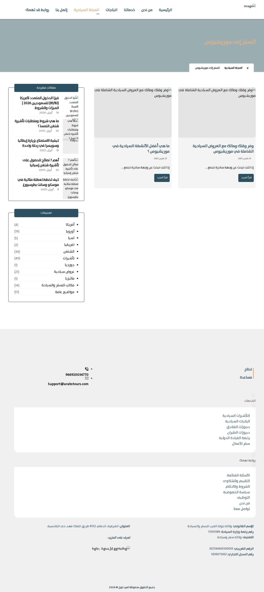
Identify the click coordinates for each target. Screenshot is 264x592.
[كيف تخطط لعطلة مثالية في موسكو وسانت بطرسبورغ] (70, 185)
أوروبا (70, 231)
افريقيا (69, 245)
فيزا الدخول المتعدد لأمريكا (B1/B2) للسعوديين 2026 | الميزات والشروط (39, 103)
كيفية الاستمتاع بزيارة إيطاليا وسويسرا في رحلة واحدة (38, 143)
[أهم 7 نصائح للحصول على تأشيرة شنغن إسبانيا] (70, 165)
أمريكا (70, 224)
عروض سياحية (64, 272)
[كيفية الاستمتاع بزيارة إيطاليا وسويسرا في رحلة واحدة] (70, 146)
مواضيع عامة (64, 292)
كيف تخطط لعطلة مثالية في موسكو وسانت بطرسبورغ (38, 182)
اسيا (71, 238)
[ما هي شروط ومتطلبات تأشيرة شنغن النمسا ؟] (70, 126)
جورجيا (69, 265)
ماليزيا (69, 278)
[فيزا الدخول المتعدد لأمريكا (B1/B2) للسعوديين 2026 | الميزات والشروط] (70, 103)
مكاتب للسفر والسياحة (58, 285)
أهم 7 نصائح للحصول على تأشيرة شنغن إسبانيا (41, 163)
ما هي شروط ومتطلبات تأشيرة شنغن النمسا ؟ (37, 123)
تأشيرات (68, 258)
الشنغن (68, 251)
